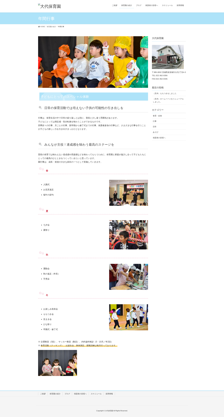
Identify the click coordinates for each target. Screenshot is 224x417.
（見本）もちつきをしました (164, 93)
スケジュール (96, 394)
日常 (154, 127)
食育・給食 (157, 116)
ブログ (67, 394)
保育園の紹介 (55, 394)
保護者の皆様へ (159, 138)
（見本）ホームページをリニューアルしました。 (168, 100)
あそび (155, 132)
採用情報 (109, 394)
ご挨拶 (43, 394)
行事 (154, 121)
